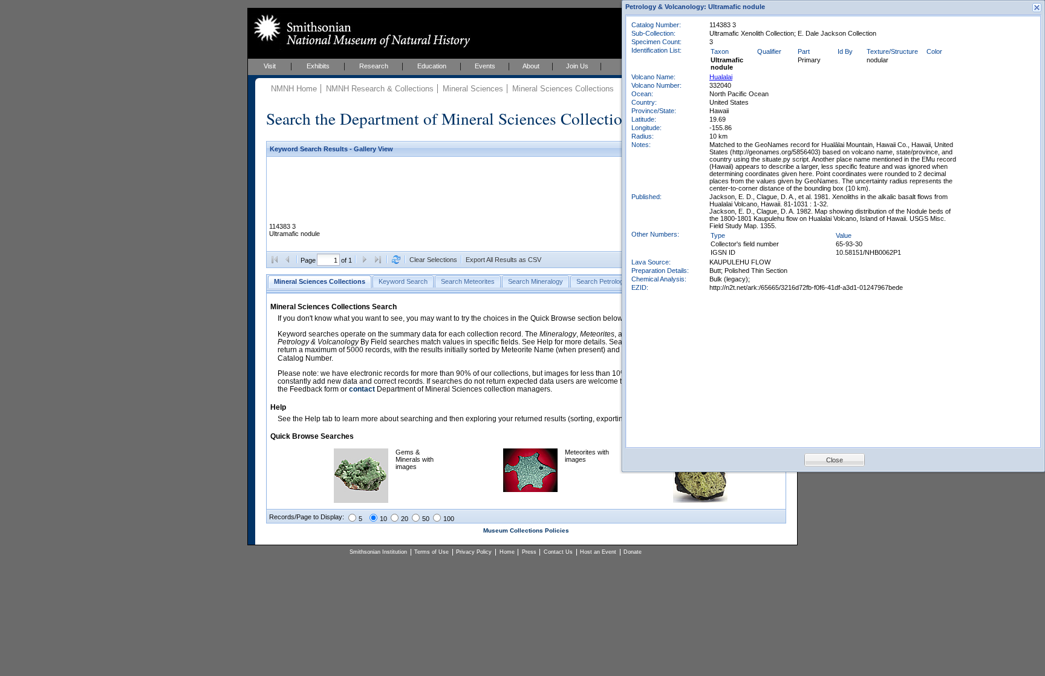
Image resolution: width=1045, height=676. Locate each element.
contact (362, 389)
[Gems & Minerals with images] (361, 500)
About (530, 66)
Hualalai (720, 76)
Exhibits (318, 66)
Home (507, 552)
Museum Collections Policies (526, 530)
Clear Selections (433, 259)
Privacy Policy (474, 552)
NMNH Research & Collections (380, 88)
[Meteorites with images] (530, 489)
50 (425, 518)
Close (834, 460)
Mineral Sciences (473, 88)
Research (373, 66)
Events (485, 66)
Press (529, 552)
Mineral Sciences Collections (563, 88)
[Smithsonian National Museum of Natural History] (359, 30)
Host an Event (598, 552)
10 (383, 518)
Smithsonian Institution (378, 552)
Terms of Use (431, 552)
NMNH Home (294, 88)
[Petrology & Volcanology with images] (700, 500)
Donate (632, 552)
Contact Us (558, 552)
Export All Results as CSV (503, 259)
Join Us (577, 66)
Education (431, 66)
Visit (270, 66)
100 (448, 518)
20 (404, 518)
